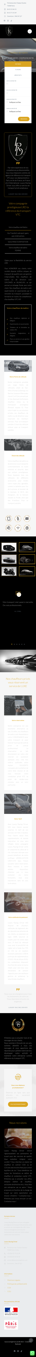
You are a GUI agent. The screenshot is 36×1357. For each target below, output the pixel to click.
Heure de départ (11, 90)
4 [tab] (19, 644)
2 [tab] (14, 644)
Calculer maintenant (18, 1104)
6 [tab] (24, 644)
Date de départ (10, 81)
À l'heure (18, 69)
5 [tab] (21, 644)
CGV (9, 1288)
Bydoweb (18, 1344)
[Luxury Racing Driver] (9, 31)
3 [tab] (16, 644)
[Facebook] (4, 20)
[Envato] (11, 20)
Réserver (24, 119)
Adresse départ (10, 99)
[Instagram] (8, 20)
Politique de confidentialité (17, 1284)
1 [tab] (11, 644)
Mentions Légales (13, 1280)
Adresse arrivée (11, 108)
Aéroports (18, 75)
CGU (9, 1291)
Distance (18, 64)
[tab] (18, 227)
